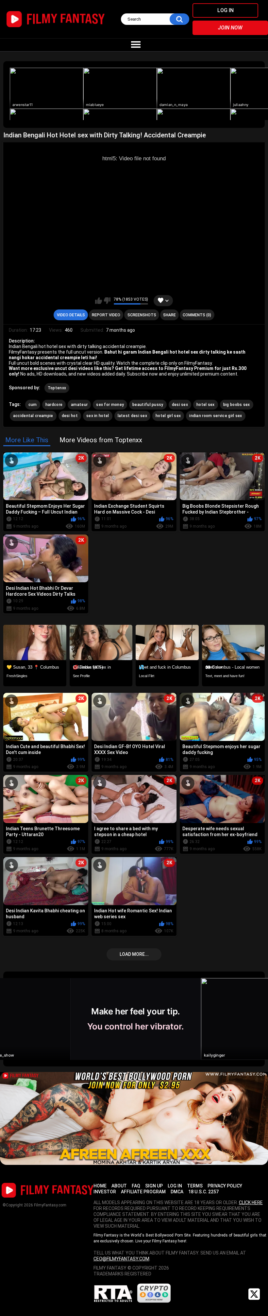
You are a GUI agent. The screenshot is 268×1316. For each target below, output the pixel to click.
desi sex (180, 404)
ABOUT (119, 1185)
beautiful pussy (147, 404)
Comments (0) (197, 315)
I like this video (98, 300)
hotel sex (205, 404)
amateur (79, 404)
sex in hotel (97, 415)
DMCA (177, 1191)
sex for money (110, 404)
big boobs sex (236, 404)
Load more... (134, 954)
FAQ (136, 1185)
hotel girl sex (168, 415)
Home (100, 1185)
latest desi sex (132, 415)
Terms (195, 1185)
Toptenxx (57, 388)
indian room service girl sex (215, 415)
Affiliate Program (143, 1191)
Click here (251, 1202)
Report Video (106, 315)
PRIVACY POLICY (225, 1185)
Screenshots (141, 315)
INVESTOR (104, 1191)
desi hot (70, 415)
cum (32, 404)
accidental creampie (33, 415)
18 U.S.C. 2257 (203, 1191)
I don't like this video (107, 300)
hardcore (53, 404)
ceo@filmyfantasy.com (121, 1258)
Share (169, 315)
